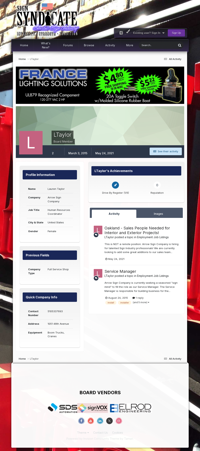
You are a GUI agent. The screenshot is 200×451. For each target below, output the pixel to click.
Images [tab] (158, 213)
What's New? (46, 45)
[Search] (180, 45)
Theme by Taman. (122, 438)
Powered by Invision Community (87, 438)
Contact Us (100, 432)
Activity (110, 45)
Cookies (117, 432)
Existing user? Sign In (147, 32)
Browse (89, 45)
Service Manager (120, 271)
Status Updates (162, 45)
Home (24, 45)
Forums (68, 45)
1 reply (139, 297)
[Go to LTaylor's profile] (98, 230)
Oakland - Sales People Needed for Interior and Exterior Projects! (137, 230)
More (129, 45)
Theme (82, 432)
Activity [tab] (114, 213)
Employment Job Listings (153, 237)
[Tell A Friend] (121, 33)
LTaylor (109, 237)
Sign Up (176, 32)
